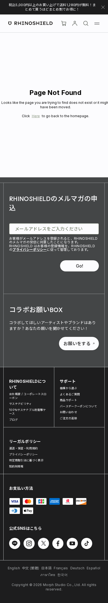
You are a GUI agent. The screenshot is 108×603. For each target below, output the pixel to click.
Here (36, 116)
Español (93, 568)
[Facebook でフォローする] (57, 543)
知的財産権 (16, 466)
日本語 (46, 568)
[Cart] (63, 23)
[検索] (86, 23)
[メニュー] (97, 23)
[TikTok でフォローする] (86, 543)
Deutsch (77, 568)
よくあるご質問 (70, 394)
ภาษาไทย (47, 575)
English (14, 568)
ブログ (13, 419)
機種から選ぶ (68, 388)
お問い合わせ (68, 412)
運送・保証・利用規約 (23, 448)
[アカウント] (74, 23)
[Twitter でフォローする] (43, 543)
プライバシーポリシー (29, 249)
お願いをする (77, 343)
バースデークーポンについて (78, 406)
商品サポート (68, 400)
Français (61, 568)
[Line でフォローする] (14, 543)
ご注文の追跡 (68, 418)
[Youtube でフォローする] (72, 543)
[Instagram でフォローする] (29, 543)
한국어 (62, 575)
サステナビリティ (20, 403)
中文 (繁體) (30, 568)
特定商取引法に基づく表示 (26, 460)
